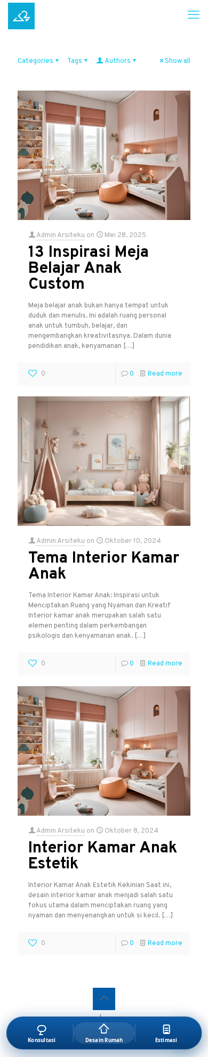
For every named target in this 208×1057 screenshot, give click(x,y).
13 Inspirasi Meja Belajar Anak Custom (88, 269)
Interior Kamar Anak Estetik (102, 856)
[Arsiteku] (21, 16)
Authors (118, 61)
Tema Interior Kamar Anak (103, 566)
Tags (74, 61)
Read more (165, 374)
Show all (177, 61)
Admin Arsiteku (60, 235)
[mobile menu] (194, 16)
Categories (35, 61)
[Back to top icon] (104, 999)
